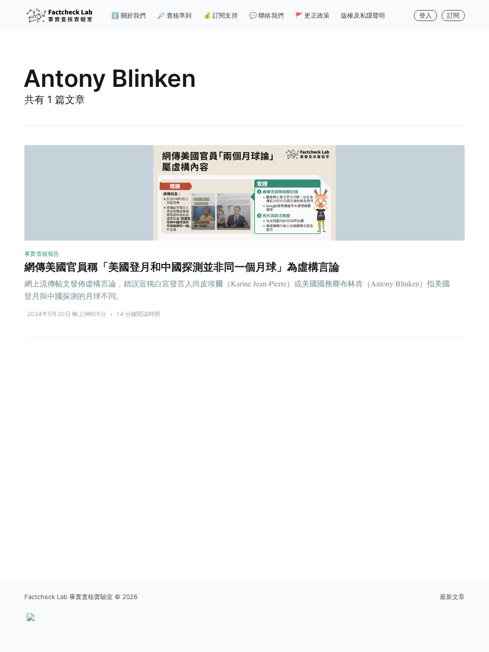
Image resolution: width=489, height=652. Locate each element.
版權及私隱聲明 (363, 15)
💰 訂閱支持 (220, 15)
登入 (425, 15)
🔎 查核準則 (174, 15)
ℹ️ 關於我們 (128, 15)
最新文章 (452, 596)
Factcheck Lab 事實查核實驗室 (68, 596)
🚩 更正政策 (312, 15)
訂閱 (453, 15)
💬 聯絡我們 (266, 15)
